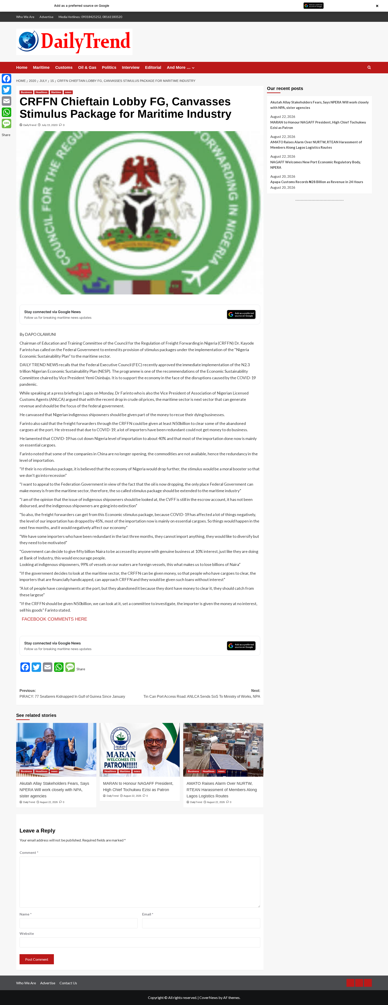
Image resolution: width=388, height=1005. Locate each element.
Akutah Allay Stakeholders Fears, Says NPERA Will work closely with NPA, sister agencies (54, 789)
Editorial (153, 67)
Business (26, 92)
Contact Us (68, 983)
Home (21, 67)
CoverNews (208, 997)
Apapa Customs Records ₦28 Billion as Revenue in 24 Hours (316, 182)
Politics (109, 67)
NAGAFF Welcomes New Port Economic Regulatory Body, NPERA (315, 164)
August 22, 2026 (49, 802)
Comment (29, 852)
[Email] (6, 101)
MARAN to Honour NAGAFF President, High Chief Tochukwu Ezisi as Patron (138, 786)
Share (81, 669)
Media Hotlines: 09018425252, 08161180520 (90, 17)
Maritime (41, 67)
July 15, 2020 (49, 125)
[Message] (6, 123)
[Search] (369, 68)
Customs (64, 67)
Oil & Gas (87, 67)
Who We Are (25, 17)
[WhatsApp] (6, 112)
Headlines (41, 92)
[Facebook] (6, 78)
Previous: (72, 693)
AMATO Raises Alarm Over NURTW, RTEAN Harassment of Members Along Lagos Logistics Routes (222, 789)
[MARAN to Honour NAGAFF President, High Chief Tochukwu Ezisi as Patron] (140, 749)
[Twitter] (6, 89)
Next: (201, 693)
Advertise (46, 17)
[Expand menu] (193, 68)
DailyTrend (29, 125)
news (68, 92)
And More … (179, 67)
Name (26, 914)
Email (147, 914)
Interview (130, 67)
